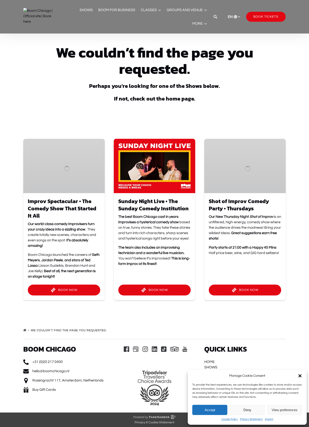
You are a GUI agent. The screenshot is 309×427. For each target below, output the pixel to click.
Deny (247, 410)
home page (180, 99)
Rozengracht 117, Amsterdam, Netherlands (68, 380)
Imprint (269, 419)
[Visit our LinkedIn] (154, 349)
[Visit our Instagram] (145, 349)
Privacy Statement (251, 419)
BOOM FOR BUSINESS (116, 10)
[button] (300, 376)
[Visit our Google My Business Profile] (136, 349)
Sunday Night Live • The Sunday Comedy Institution (153, 204)
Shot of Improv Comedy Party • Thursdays (239, 204)
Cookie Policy (229, 419)
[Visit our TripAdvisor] (174, 349)
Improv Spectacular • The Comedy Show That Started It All (62, 208)
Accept (210, 410)
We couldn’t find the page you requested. (69, 330)
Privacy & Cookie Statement (154, 422)
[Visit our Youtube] (185, 349)
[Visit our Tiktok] (163, 349)
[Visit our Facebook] (126, 349)
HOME (209, 362)
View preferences (284, 410)
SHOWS (86, 10)
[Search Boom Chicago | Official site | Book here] (215, 16)
